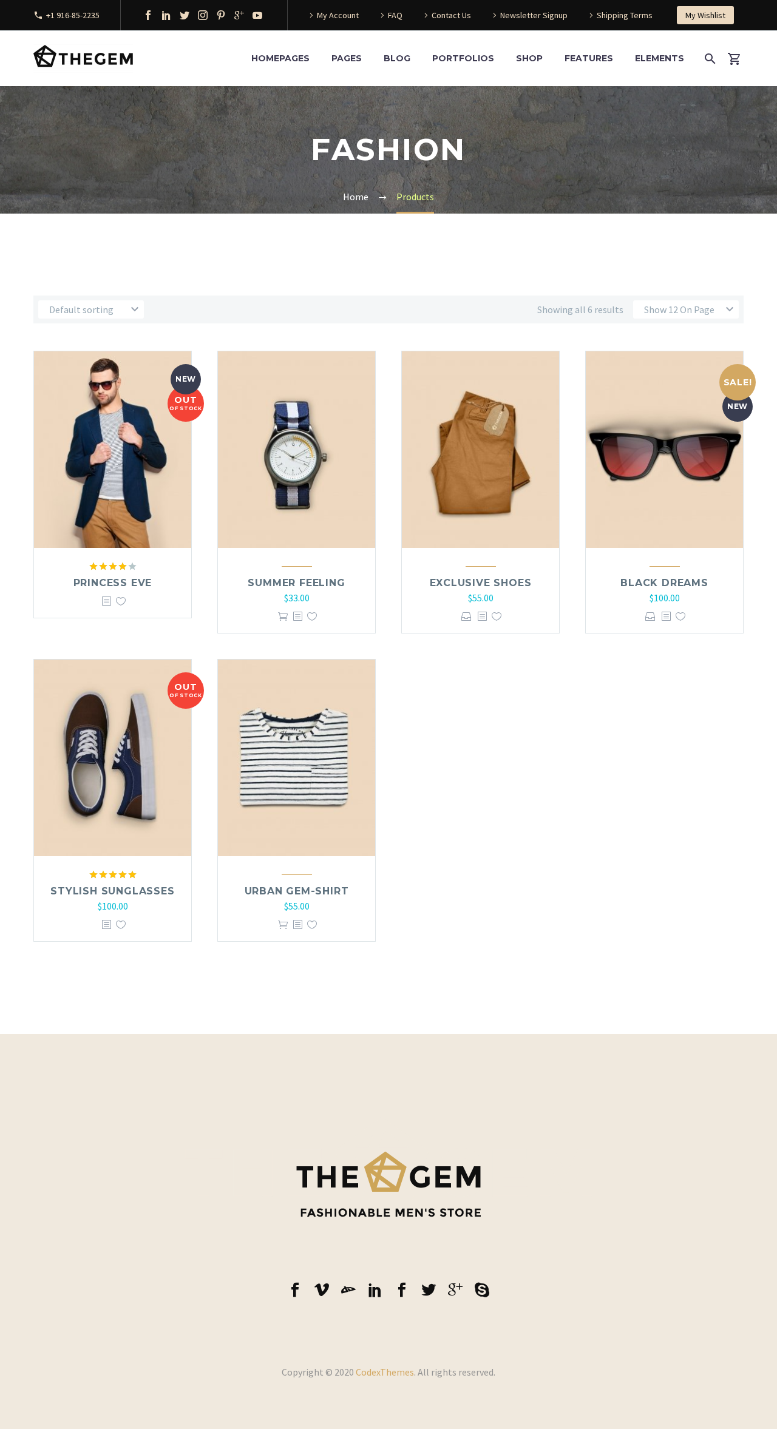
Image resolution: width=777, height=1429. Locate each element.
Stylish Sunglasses (112, 891)
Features (589, 58)
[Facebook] (148, 15)
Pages (346, 58)
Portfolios (463, 58)
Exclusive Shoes (481, 583)
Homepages (280, 58)
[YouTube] (257, 15)
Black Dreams (664, 583)
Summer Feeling (296, 583)
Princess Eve (112, 583)
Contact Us (451, 15)
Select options (466, 616)
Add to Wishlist (121, 601)
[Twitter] (184, 15)
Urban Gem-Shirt (297, 891)
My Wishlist (705, 15)
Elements (659, 58)
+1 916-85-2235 (73, 15)
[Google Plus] (239, 15)
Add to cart (283, 616)
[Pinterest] (221, 15)
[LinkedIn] (166, 15)
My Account (338, 15)
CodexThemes (385, 1372)
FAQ (395, 15)
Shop (529, 58)
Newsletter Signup (534, 15)
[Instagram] (203, 15)
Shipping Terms (625, 15)
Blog (397, 58)
